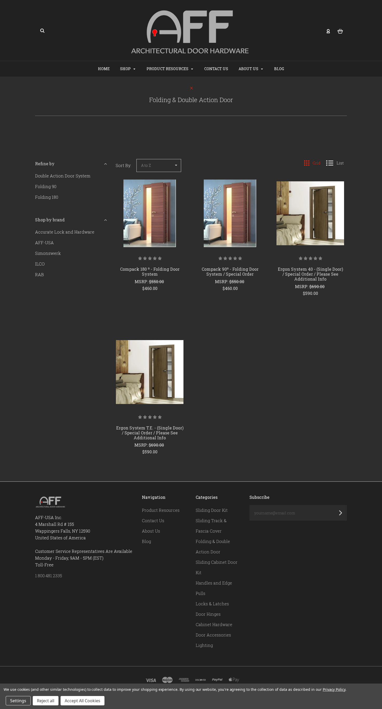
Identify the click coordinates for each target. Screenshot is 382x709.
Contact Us (216, 68)
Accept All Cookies (82, 701)
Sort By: (123, 165)
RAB (39, 274)
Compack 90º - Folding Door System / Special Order (230, 271)
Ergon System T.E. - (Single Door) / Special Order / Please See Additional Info (149, 432)
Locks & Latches (212, 603)
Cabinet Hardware (214, 624)
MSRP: (142, 281)
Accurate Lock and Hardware (64, 232)
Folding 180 (46, 197)
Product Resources (168, 68)
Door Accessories (213, 635)
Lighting (204, 645)
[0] (340, 30)
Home (104, 68)
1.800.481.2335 (48, 575)
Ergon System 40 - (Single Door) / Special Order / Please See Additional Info (310, 274)
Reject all (45, 701)
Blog (279, 68)
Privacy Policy (334, 689)
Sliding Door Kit (212, 510)
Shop (125, 68)
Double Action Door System (62, 175)
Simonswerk (48, 253)
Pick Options (149, 302)
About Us (249, 68)
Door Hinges (208, 614)
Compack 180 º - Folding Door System (150, 271)
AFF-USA (44, 242)
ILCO (40, 264)
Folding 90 (45, 186)
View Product (150, 224)
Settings (18, 701)
